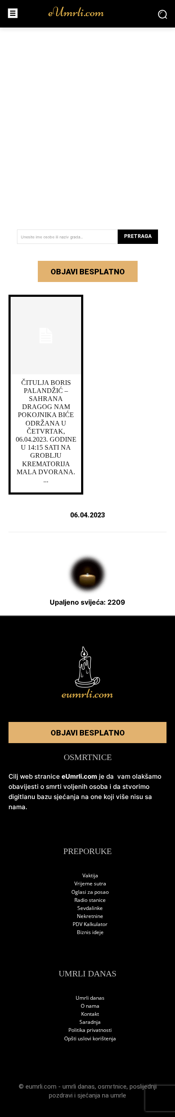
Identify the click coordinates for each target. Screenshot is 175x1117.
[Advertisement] (87, 125)
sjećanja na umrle (101, 1095)
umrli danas (78, 1086)
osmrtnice (112, 1086)
